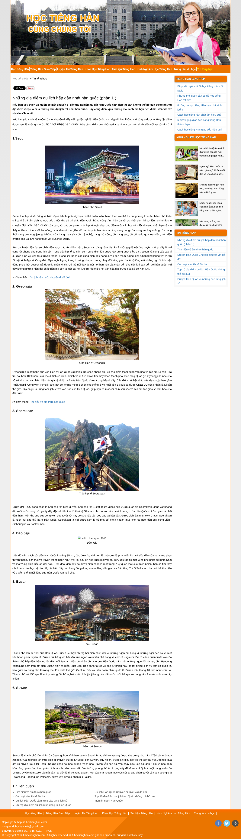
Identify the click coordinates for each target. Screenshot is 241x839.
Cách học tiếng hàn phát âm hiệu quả (199, 114)
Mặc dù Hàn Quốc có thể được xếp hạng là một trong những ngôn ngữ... (211, 143)
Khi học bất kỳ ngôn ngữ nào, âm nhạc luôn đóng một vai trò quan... (211, 180)
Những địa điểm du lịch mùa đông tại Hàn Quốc (43, 804)
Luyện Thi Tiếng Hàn (70, 69)
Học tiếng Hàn (20, 69)
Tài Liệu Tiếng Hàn (123, 69)
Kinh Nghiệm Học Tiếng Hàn (154, 69)
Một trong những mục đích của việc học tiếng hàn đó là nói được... (210, 216)
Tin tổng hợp (205, 69)
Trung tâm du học (185, 69)
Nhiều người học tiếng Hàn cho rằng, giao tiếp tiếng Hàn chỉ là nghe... (211, 198)
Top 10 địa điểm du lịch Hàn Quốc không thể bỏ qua (125, 796)
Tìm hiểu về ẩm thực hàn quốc (47, 401)
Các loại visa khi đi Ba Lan (30, 796)
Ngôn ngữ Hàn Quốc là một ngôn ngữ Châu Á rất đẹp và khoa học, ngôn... (212, 162)
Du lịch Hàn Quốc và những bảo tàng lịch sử (41, 800)
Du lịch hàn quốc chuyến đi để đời (50, 277)
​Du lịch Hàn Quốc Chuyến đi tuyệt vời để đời (121, 791)
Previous (13, 31)
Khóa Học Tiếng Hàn (97, 69)
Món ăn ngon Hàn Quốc (109, 800)
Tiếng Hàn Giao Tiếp (43, 69)
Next (228, 31)
